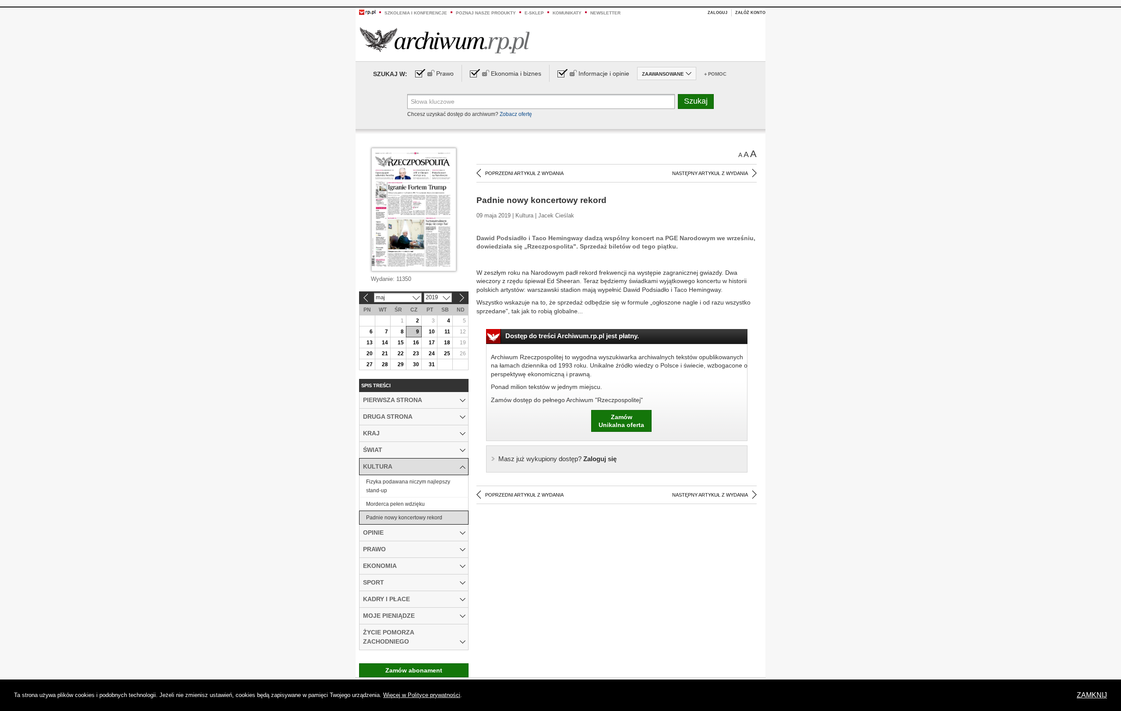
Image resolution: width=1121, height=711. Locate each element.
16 (416, 343)
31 (432, 364)
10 (432, 332)
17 (432, 343)
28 (385, 364)
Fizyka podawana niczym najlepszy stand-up (408, 486)
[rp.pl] (367, 11)
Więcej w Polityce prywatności (421, 695)
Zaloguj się (557, 458)
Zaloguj (717, 13)
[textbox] (541, 101)
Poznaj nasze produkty (486, 13)
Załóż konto (750, 13)
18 (447, 343)
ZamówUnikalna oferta (621, 420)
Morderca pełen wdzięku (395, 504)
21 (385, 353)
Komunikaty (567, 13)
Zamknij (1092, 695)
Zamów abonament (413, 670)
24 (432, 353)
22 (401, 353)
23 (416, 353)
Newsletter (605, 13)
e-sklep (534, 13)
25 (447, 353)
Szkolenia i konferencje (415, 13)
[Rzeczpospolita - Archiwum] (444, 40)
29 (401, 364)
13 (370, 343)
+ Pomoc (715, 74)
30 (416, 364)
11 (447, 332)
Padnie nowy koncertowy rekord (404, 518)
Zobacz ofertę (516, 114)
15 (401, 343)
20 (370, 353)
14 (385, 343)
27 (370, 364)
